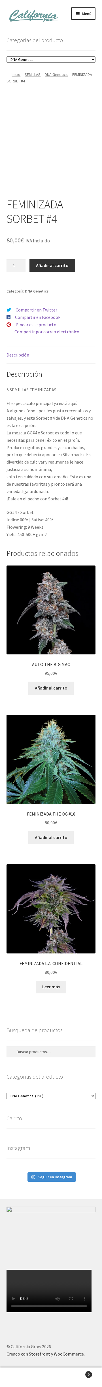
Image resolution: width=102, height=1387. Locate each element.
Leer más (51, 986)
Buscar (51, 1377)
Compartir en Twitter (36, 310)
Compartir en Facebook (37, 317)
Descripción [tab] (18, 355)
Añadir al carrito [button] (51, 688)
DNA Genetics (56, 74)
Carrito (79, 1372)
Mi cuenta (17, 1377)
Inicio (16, 74)
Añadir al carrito (52, 265)
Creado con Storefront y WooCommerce (45, 1354)
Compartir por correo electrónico (46, 331)
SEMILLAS (33, 74)
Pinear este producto (36, 324)
